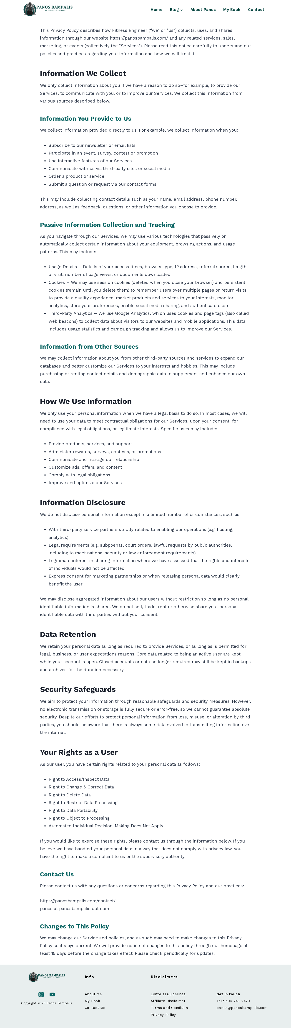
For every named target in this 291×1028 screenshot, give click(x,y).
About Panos (203, 9)
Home (156, 9)
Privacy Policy (163, 1015)
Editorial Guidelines (168, 994)
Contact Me (95, 1008)
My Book (231, 9)
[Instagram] (41, 994)
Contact (256, 9)
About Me (93, 994)
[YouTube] (52, 994)
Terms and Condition (169, 1008)
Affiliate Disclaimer (168, 1001)
